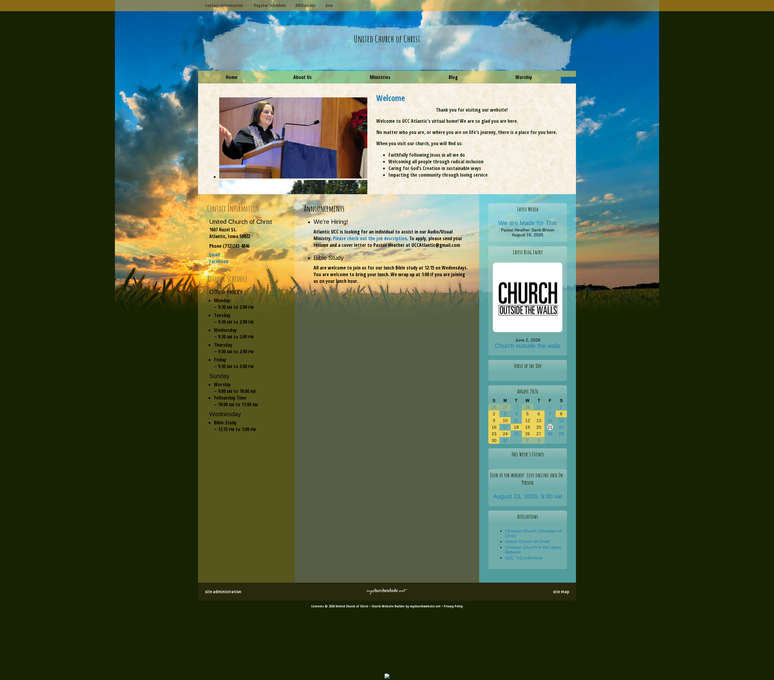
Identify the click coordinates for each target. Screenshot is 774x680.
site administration (223, 591)
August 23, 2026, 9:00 (527, 496)
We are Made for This (527, 223)
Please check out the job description (370, 238)
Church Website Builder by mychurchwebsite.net (406, 606)
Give (328, 5)
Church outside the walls (528, 345)
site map (561, 591)
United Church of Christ (387, 38)
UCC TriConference (523, 557)
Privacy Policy (453, 606)
